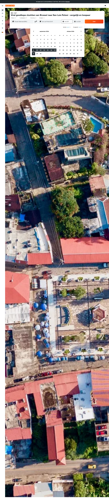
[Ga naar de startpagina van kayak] (10, 5)
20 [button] (55, 46)
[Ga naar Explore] (2, 20)
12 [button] (51, 43)
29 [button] (37, 53)
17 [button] (44, 46)
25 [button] (47, 50)
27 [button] (55, 50)
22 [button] (37, 50)
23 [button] (40, 50)
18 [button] (47, 46)
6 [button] (63, 43)
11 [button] (47, 43)
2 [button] (40, 39)
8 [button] (70, 43)
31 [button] (77, 53)
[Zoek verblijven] (2, 13)
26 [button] (51, 50)
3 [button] (44, 39)
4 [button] (47, 39)
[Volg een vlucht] (2, 23)
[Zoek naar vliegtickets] (2, 10)
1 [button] (70, 39)
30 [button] (40, 53)
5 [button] (51, 39)
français (68, 1)
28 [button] (33, 53)
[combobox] (14, 18)
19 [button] (51, 46)
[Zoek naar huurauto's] (2, 16)
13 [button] (54, 43)
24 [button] (44, 50)
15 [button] (37, 46)
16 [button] (40, 46)
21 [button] (33, 50)
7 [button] (33, 43)
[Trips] (2, 28)
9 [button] (40, 43)
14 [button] (33, 46)
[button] (107, 1)
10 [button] (44, 43)
